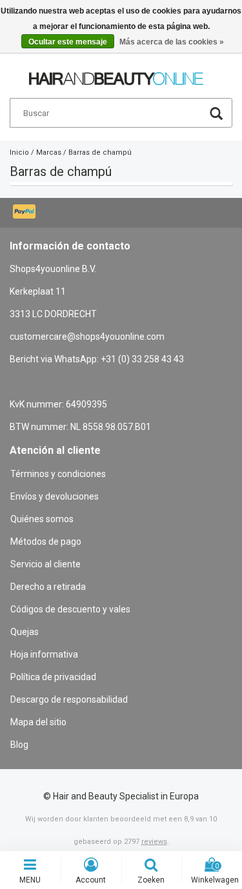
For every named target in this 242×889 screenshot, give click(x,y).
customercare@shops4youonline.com (87, 336)
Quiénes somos (42, 519)
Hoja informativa (44, 654)
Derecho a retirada (48, 586)
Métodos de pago (45, 541)
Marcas (48, 152)
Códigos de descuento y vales (70, 609)
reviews (154, 841)
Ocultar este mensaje (67, 41)
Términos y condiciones (58, 474)
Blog (19, 744)
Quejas (24, 632)
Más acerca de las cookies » (171, 41)
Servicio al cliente (45, 564)
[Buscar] (216, 115)
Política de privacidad (53, 677)
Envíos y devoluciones (54, 496)
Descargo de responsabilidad (69, 699)
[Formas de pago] (25, 212)
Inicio (19, 152)
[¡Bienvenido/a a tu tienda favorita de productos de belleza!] (116, 73)
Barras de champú (100, 152)
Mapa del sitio (38, 722)
